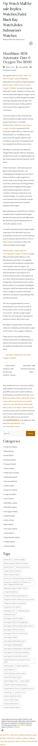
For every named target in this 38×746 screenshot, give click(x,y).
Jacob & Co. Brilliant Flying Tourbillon (18, 578)
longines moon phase (12, 607)
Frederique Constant (11, 473)
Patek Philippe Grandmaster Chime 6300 (17, 661)
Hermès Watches (10, 481)
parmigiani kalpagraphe (13, 645)
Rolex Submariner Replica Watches (16, 408)
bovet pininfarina (22, 567)
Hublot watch (9, 486)
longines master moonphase (15, 603)
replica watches (22, 666)
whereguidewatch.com (15, 423)
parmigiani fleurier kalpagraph (15, 622)
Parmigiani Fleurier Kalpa (13, 618)
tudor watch (24, 681)
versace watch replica (12, 707)
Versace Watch (9, 546)
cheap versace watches (12, 571)
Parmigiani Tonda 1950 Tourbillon (16, 652)
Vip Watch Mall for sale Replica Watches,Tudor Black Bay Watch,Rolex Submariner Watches (17, 19)
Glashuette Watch (10, 477)
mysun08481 (23, 67)
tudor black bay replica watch (15, 673)
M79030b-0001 (9, 611)
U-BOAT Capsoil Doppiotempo (15, 685)
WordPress (21, 725)
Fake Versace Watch (22, 404)
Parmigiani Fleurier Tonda (14, 630)
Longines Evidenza (11, 592)
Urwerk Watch (9, 542)
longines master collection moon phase (19, 599)
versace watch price (11, 704)
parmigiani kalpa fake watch (14, 641)
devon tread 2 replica (12, 575)
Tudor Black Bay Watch (12, 677)
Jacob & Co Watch (10, 490)
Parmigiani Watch (11, 512)
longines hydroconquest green (15, 596)
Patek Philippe (9, 516)
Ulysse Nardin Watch (12, 537)
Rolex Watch (9, 524)
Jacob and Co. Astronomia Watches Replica (16, 735)
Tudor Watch (9, 533)
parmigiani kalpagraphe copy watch (17, 649)
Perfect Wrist (9, 520)
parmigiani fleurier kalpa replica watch (18, 626)
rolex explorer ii (10, 670)
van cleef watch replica (11, 426)
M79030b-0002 (23, 611)
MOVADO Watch (10, 507)
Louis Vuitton (9, 499)
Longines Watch (10, 494)
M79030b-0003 (9, 615)
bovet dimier (9, 567)
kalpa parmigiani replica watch (15, 588)
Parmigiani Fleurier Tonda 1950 (15, 633)
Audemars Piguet (10, 447)
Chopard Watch (10, 464)
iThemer (16, 727)
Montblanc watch (9, 70)
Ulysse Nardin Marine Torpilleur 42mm (19, 688)
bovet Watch (9, 455)
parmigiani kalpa (10, 637)
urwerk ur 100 (20, 692)
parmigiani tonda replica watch (16, 656)
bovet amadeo (19, 559)
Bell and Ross (9, 451)
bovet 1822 (8, 559)
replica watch (9, 666)
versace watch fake (11, 700)
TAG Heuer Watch (10, 529)
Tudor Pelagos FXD (11, 681)
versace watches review (12, 696)
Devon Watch (9, 468)
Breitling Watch (10, 460)
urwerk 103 (8, 692)
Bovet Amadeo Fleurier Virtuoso (16, 563)
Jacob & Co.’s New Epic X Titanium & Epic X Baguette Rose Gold (17, 583)
